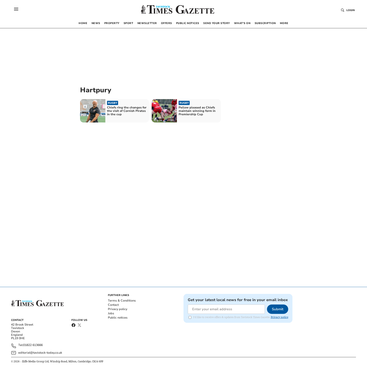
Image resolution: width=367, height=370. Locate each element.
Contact (113, 305)
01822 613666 (33, 345)
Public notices (117, 318)
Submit (277, 309)
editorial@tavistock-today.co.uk (40, 353)
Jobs (111, 313)
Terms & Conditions (122, 301)
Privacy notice (279, 317)
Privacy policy (117, 309)
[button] (16, 9)
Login (350, 10)
